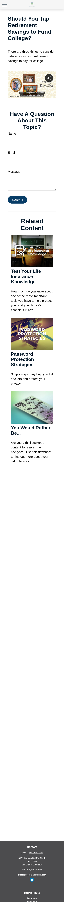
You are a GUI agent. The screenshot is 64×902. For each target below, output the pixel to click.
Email (11, 152)
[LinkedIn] (32, 880)
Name (12, 133)
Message (14, 171)
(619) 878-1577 (35, 852)
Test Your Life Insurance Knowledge (26, 276)
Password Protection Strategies (22, 359)
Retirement (32, 898)
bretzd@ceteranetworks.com (32, 874)
